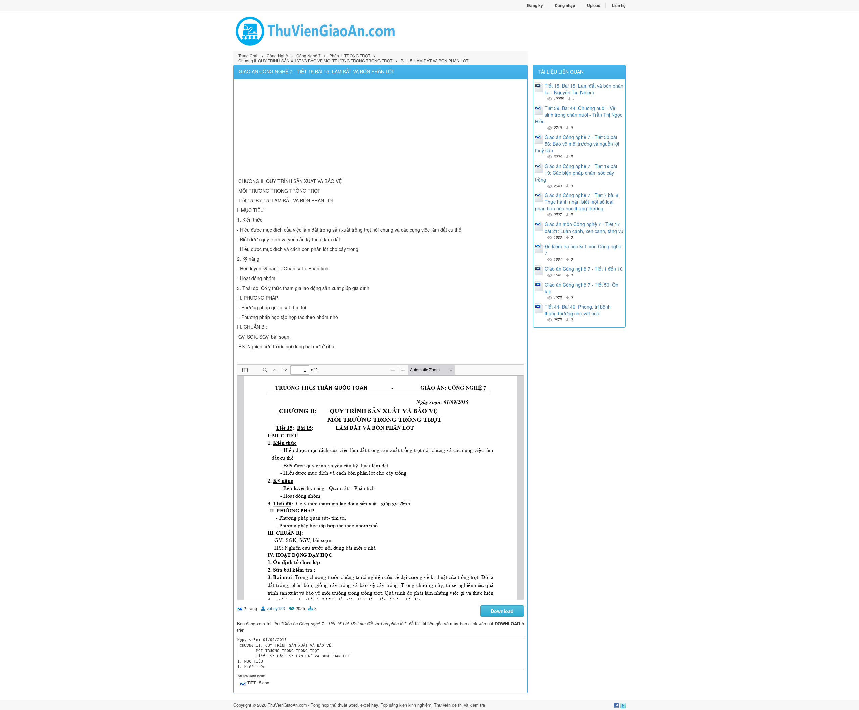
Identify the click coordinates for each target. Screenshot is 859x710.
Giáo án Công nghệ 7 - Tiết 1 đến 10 (584, 268)
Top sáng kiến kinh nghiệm (406, 705)
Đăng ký (535, 5)
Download (502, 611)
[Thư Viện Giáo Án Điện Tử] (331, 31)
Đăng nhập (565, 5)
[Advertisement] (380, 129)
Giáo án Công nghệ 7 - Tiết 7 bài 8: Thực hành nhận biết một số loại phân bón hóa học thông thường (577, 202)
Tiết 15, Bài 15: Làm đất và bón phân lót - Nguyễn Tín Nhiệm (584, 89)
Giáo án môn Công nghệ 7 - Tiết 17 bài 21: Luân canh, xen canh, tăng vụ (584, 227)
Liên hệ (619, 5)
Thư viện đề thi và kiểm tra (459, 705)
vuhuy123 (276, 608)
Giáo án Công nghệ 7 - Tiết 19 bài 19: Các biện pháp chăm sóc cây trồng (576, 173)
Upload (593, 5)
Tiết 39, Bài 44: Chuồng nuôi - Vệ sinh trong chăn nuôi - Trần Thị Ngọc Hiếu (578, 115)
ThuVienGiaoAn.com (287, 705)
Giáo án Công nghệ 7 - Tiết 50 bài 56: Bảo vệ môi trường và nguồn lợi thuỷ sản (577, 144)
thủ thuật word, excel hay (354, 705)
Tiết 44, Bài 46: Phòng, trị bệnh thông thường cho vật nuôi (578, 310)
